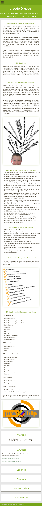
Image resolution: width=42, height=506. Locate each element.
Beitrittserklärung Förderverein (11, 461)
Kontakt (15, 504)
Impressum (21, 504)
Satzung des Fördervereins (10, 458)
